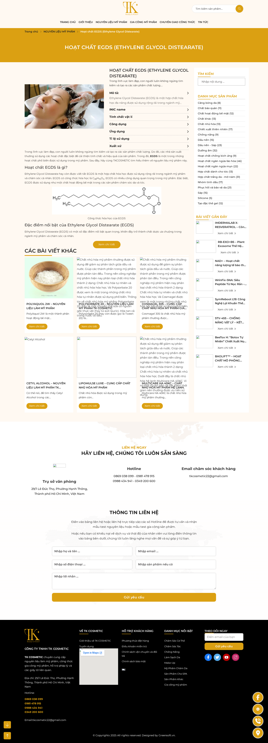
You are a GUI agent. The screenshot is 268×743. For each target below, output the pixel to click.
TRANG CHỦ (68, 22)
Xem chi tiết (37, 326)
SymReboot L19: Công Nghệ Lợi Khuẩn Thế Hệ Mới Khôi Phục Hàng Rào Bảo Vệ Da (230, 301)
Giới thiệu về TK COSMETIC (95, 640)
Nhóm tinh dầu (208, 182)
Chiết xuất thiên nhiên (213, 129)
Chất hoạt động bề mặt (213, 113)
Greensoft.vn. (167, 735)
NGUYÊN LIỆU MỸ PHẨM (111, 22)
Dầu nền (203, 140)
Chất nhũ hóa (207, 124)
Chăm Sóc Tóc (172, 646)
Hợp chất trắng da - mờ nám (216, 177)
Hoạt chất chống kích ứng (215, 155)
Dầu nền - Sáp (207, 145)
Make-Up (169, 662)
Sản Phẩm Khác (173, 679)
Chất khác (204, 118)
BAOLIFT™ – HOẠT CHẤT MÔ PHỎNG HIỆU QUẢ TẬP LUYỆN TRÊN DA (230, 359)
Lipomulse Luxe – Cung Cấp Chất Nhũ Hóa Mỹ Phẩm (104, 385)
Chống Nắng (172, 651)
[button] (149, 97)
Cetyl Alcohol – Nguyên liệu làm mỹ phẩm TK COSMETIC (45, 386)
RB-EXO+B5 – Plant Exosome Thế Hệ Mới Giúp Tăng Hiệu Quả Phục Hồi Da (231, 244)
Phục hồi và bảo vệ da (212, 187)
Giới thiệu (86, 22)
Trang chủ (31, 31)
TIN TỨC (203, 22)
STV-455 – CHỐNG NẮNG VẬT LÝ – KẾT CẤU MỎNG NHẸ (228, 320)
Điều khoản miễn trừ (134, 646)
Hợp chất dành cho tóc (213, 171)
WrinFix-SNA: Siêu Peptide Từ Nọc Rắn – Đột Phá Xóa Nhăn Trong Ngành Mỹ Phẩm (230, 282)
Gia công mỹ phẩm (143, 22)
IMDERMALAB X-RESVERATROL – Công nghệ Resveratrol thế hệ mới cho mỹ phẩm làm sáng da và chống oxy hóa (230, 225)
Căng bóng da (207, 103)
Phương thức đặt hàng (135, 640)
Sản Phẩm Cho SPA (175, 673)
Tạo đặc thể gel (208, 203)
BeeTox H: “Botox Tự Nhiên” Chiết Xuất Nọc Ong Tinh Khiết (230, 340)
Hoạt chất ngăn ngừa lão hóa (217, 161)
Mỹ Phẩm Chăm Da (175, 668)
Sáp (200, 192)
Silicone (203, 198)
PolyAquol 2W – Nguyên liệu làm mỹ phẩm (45, 306)
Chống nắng (206, 134)
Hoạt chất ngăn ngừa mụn (215, 166)
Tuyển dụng (86, 646)
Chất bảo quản (207, 108)
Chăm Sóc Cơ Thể (174, 640)
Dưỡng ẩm (205, 150)
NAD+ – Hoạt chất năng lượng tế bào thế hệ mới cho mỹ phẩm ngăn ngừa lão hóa (230, 263)
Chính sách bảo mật (134, 661)
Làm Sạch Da (172, 657)
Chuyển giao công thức (177, 22)
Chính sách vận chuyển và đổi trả (139, 653)
